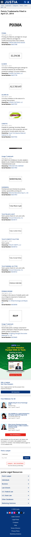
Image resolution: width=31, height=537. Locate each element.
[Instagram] (14, 513)
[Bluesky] (19, 513)
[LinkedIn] (7, 513)
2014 (25, 5)
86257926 (14, 137)
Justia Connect (15, 516)
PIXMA (4, 33)
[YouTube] (10, 513)
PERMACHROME (7, 291)
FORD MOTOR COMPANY (16, 166)
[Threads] (17, 513)
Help (15, 525)
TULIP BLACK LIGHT (8, 214)
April (2, 7)
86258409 (14, 337)
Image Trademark (7, 156)
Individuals (5, 480)
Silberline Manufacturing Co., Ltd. (18, 193)
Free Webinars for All (8, 399)
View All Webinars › (15, 434)
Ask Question (15, 392)
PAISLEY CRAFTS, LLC (15, 245)
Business (5, 484)
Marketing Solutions (9, 503)
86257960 (14, 168)
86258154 (14, 247)
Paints (21, 5)
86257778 (14, 75)
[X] (21, 513)
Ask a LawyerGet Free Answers (7, 383)
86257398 (14, 44)
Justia (2, 5)
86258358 (14, 305)
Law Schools (6, 488)
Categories (15, 5)
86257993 (14, 195)
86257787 (14, 104)
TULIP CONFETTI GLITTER (10, 239)
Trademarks (8, 5)
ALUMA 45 (5, 95)
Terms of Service (15, 528)
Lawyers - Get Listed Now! (15, 463)
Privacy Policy (16, 531)
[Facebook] (12, 513)
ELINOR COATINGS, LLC (16, 73)
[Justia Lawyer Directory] (24, 513)
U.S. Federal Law (7, 492)
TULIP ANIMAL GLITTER (9, 266)
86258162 (14, 272)
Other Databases (7, 499)
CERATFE (4, 124)
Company (15, 522)
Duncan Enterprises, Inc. (16, 218)
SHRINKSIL (5, 187)
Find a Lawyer (5, 451)
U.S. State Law (7, 495)
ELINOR (4, 64)
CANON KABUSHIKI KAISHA (17, 42)
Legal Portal (15, 519)
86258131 (14, 220)
